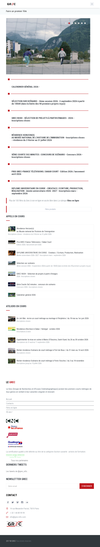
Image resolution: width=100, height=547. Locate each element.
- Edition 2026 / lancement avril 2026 (48, 172)
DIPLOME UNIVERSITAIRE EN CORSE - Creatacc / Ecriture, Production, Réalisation (50, 252)
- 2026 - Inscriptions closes (43, 119)
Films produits (50, 209)
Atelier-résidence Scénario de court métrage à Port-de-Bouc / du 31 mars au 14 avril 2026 (53, 350)
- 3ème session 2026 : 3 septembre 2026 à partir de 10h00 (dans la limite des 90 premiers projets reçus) (48, 102)
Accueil (9, 399)
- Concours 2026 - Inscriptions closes (47, 155)
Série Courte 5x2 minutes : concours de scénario (36, 284)
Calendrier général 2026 (26, 295)
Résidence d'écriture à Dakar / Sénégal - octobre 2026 (38, 329)
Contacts (10, 403)
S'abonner (87, 486)
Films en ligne (11, 407)
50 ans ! (9, 412)
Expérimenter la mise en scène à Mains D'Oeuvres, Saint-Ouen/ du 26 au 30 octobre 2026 (52, 339)
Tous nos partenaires (19, 460)
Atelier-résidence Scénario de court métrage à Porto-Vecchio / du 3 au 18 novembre (50, 360)
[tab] (48, 86)
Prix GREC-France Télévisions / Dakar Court (34, 242)
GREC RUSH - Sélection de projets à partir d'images (37, 274)
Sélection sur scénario (26, 263)
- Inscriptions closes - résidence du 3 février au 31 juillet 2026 (48, 138)
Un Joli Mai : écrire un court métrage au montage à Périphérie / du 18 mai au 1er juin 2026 (53, 318)
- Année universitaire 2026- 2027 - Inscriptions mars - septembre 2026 (47, 191)
